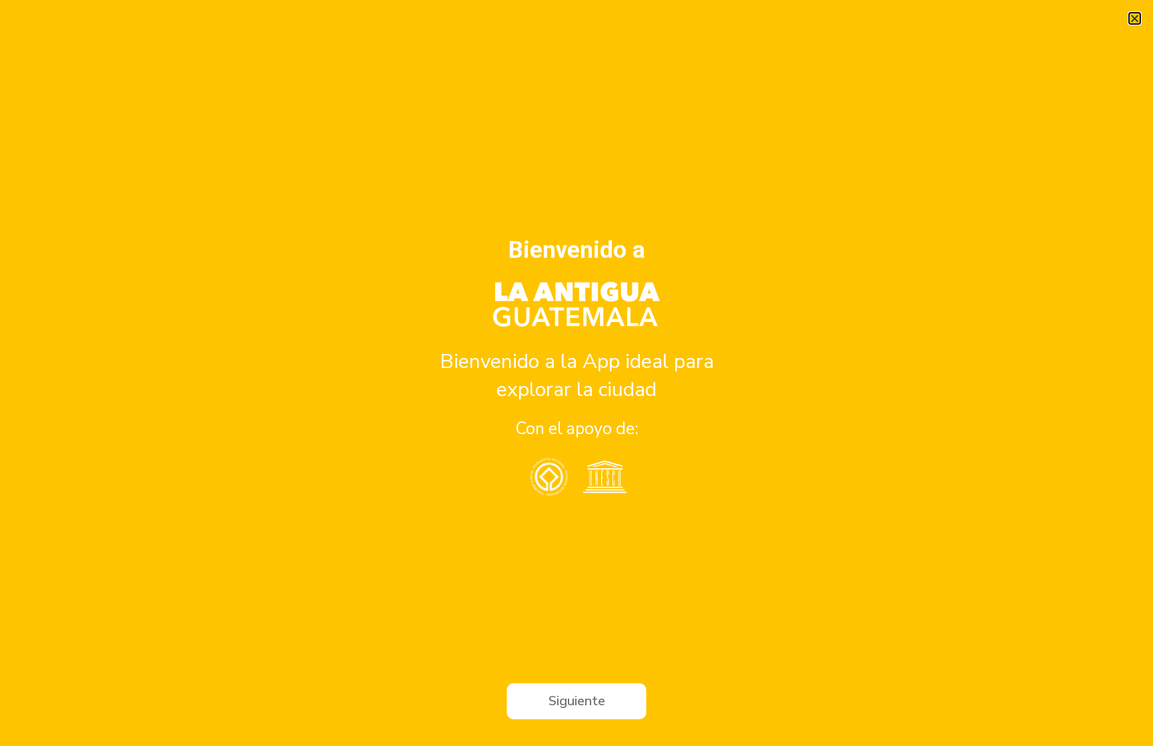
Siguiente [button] (576, 701)
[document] (576, 373)
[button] (1135, 18)
